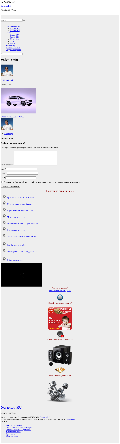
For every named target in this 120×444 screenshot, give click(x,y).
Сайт (3, 178)
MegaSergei (8, 80)
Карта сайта (10, 434)
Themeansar (70, 419)
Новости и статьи (13, 48)
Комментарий (7, 165)
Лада (12, 41)
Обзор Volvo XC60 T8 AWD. (12, 117)
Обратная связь (12, 436)
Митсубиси (14, 39)
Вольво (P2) (15, 29)
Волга (12, 43)
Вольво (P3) (15, 31)
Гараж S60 (14, 37)
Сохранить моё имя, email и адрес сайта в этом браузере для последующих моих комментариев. (42, 182)
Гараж (8, 33)
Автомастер (10, 45)
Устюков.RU (6, 6)
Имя (3, 169)
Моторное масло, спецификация (19, 428)
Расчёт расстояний (13, 432)
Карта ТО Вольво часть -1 (16, 425)
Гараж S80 (14, 35)
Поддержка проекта (13, 50)
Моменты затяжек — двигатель (18, 430)
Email (4, 173)
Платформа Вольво (13, 26)
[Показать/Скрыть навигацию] (2, 18)
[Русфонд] (60, 329)
